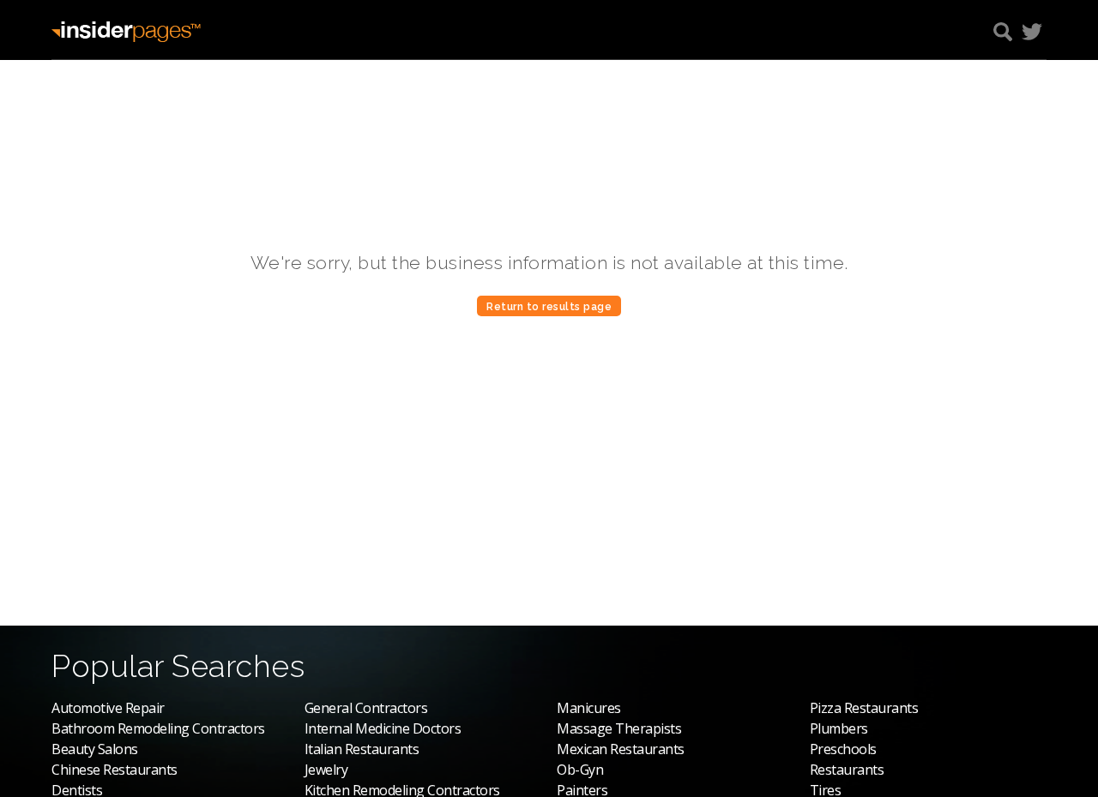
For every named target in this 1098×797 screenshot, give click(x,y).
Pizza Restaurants (864, 707)
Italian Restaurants (362, 749)
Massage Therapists (619, 728)
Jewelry (326, 769)
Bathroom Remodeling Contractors (158, 728)
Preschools (843, 749)
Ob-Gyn (580, 769)
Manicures (589, 707)
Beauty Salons (94, 749)
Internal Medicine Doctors (383, 728)
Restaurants (847, 769)
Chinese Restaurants (114, 769)
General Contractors (366, 707)
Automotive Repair (108, 707)
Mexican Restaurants (621, 749)
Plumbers (839, 728)
